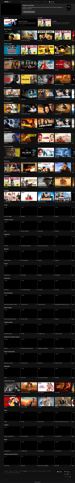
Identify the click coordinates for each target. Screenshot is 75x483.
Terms (29, 471)
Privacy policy (34, 471)
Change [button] (69, 476)
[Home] (7, 1)
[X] (70, 474)
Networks (52, 1)
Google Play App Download (67, 472)
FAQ (5, 472)
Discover (31, 1)
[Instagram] (65, 474)
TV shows (45, 1)
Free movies (38, 1)
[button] (28, 12)
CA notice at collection (42, 471)
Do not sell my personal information (13, 472)
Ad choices (49, 471)
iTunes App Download (60, 472)
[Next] (71, 35)
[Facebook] (67, 474)
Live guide (24, 1)
